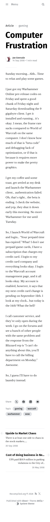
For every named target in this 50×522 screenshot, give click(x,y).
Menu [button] (14, 4)
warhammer (14, 414)
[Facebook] (24, 402)
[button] (43, 4)
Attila (39, 501)
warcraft (32, 408)
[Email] (38, 402)
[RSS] (36, 494)
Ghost (25, 501)
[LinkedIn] (30, 402)
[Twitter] (16, 402)
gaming (18, 408)
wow (27, 414)
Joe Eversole (18, 57)
